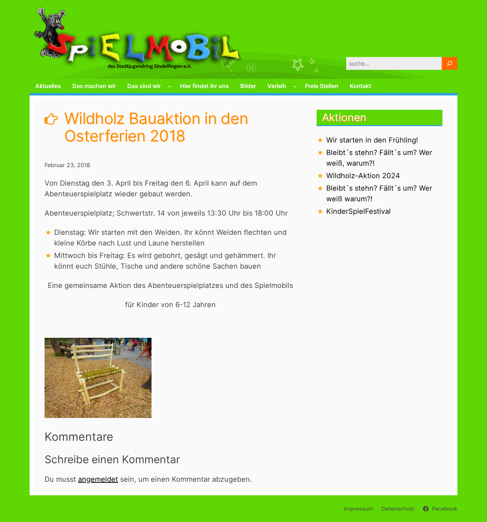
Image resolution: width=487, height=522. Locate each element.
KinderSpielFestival (358, 211)
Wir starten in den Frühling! (372, 140)
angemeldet (98, 479)
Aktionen (344, 117)
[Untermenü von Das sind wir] (169, 86)
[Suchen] (449, 63)
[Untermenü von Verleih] (295, 86)
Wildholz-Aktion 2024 (363, 175)
